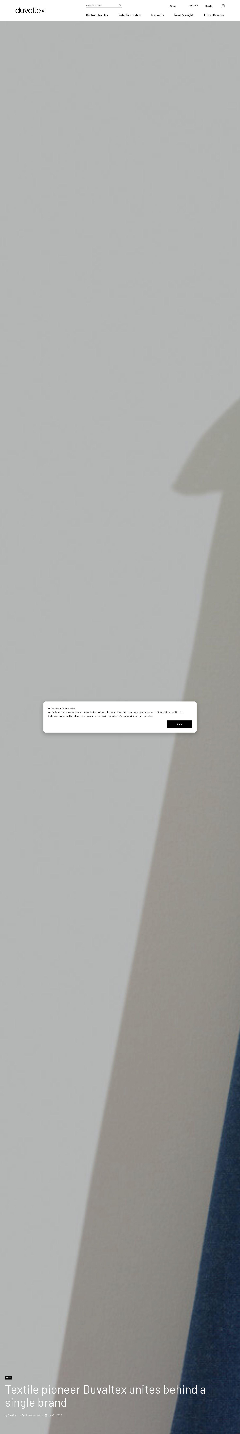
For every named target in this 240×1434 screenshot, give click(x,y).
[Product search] (120, 5)
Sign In (208, 5)
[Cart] (223, 5)
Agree (179, 724)
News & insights (184, 15)
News (8, 1377)
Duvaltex (12, 1415)
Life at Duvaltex (214, 15)
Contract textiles (97, 15)
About (173, 5)
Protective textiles (130, 15)
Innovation (158, 15)
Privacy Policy (145, 716)
